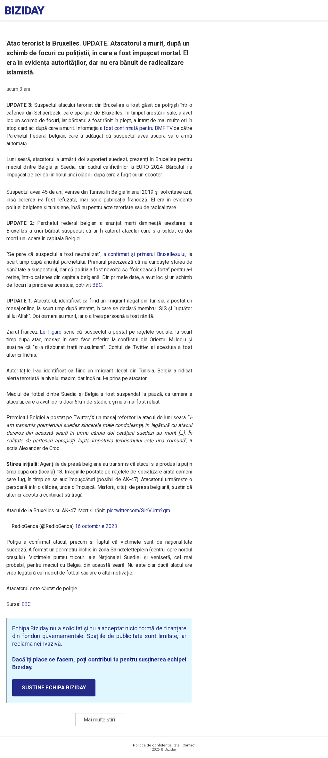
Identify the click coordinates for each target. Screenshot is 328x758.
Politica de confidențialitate (156, 745)
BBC (26, 604)
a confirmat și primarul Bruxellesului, (144, 254)
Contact (189, 745)
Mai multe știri (99, 720)
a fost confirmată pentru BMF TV (136, 128)
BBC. (97, 285)
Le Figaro (51, 332)
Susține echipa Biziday (54, 687)
